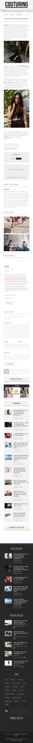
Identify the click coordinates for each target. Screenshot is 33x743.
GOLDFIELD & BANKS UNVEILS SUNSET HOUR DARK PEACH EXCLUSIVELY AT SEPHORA (19, 514)
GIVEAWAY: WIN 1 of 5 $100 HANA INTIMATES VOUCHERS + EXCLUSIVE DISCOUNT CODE (20, 622)
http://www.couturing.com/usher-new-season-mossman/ (15, 278)
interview (7, 686)
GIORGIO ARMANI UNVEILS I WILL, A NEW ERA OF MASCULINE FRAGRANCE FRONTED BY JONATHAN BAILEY (20, 413)
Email (19, 342)
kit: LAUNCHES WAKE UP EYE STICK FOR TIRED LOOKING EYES (20, 434)
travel (24, 701)
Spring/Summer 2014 (11, 148)
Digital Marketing (19, 734)
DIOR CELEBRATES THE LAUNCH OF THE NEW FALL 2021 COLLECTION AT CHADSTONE (16, 225)
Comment (7, 323)
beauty (13, 679)
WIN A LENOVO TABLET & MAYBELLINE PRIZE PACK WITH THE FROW (21, 633)
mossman (15, 145)
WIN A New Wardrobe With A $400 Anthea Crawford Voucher (21, 662)
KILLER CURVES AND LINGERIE (16, 169)
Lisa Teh (7, 21)
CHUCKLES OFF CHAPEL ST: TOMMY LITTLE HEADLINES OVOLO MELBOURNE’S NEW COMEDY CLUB (20, 424)
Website (7, 352)
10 (25, 657)
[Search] (28, 10)
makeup (7, 690)
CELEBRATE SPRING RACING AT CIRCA (16, 177)
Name (6, 342)
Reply (9, 303)
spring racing (17, 697)
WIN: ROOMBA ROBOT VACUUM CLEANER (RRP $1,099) (20, 652)
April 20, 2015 (9, 268)
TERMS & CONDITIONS (16, 740)
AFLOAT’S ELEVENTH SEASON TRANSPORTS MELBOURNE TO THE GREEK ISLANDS (20, 482)
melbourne (21, 694)
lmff (22, 686)
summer (17, 701)
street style (8, 701)
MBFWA (15, 690)
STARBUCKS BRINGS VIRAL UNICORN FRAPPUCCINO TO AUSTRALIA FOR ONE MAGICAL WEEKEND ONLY (19, 470)
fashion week (16, 683)
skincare (7, 697)
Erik (7, 266)
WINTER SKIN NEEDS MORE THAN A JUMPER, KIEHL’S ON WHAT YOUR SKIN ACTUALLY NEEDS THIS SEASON (20, 445)
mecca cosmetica (10, 694)
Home (6, 14)
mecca (21, 690)
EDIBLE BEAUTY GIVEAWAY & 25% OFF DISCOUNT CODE (21, 643)
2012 (6, 679)
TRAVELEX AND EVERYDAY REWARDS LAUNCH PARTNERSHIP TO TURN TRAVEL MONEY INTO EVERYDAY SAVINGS (20, 458)
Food (24, 683)
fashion (7, 145)
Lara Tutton (17, 665)
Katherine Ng (18, 417)
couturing (20, 679)
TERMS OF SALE (23, 739)
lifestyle (15, 686)
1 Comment (24, 21)
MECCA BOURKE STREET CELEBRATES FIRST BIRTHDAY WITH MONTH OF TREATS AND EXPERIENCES (19, 494)
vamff (6, 704)
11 (15, 627)
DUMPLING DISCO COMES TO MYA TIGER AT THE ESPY (20, 504)
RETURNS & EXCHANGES (12, 739)
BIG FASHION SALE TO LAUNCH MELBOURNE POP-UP (17, 245)
